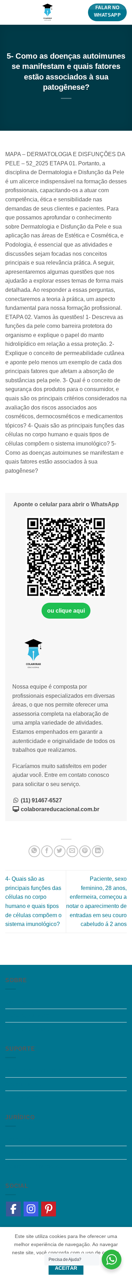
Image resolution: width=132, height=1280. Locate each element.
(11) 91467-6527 (40, 800)
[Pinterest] (48, 1209)
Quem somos (21, 1002)
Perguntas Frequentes (33, 1070)
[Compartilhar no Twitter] (59, 851)
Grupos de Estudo (27, 1029)
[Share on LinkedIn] (97, 851)
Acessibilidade (23, 1084)
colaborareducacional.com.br (59, 809)
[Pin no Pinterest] (85, 851)
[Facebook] (13, 1209)
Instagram (17, 1139)
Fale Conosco (22, 1098)
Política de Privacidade (34, 1166)
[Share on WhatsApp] (34, 851)
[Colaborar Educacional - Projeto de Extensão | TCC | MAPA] (47, 12)
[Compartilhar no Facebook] (47, 851)
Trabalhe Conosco (28, 1016)
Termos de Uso (24, 1153)
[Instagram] (31, 1209)
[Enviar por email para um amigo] (72, 851)
